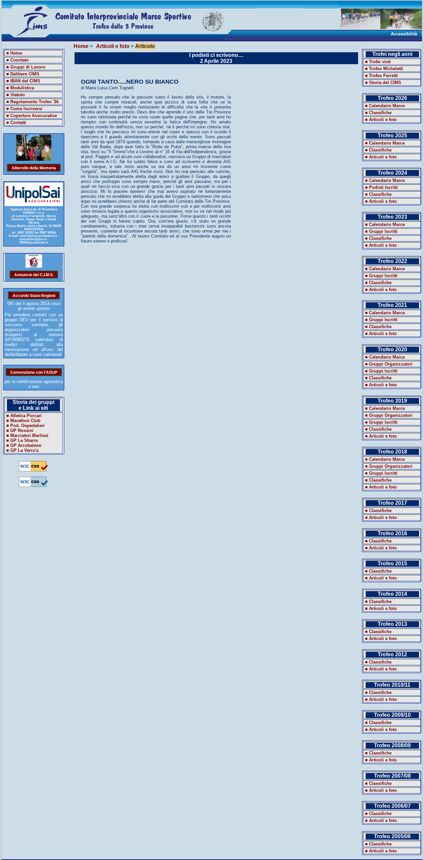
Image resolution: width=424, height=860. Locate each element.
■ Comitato (17, 60)
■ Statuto (15, 94)
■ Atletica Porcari (24, 415)
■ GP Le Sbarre (22, 440)
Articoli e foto (113, 46)
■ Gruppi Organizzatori (388, 364)
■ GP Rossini (19, 430)
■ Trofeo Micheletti (384, 68)
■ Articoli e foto (381, 119)
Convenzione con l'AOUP (33, 372)
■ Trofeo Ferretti (381, 75)
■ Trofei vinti (378, 61)
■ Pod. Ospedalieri (25, 425)
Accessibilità (404, 33)
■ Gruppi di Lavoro (25, 66)
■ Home (14, 53)
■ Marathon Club (23, 420)
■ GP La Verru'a (22, 450)
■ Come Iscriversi (24, 108)
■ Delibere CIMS (22, 73)
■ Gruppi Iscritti (381, 231)
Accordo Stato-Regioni (34, 295)
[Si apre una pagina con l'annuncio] (34, 266)
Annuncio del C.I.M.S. (34, 274)
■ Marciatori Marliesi (27, 435)
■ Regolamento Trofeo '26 (32, 101)
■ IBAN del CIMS (23, 80)
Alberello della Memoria (34, 167)
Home (81, 46)
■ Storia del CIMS (383, 82)
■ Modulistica (20, 87)
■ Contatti (16, 122)
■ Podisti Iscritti (381, 187)
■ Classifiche (378, 112)
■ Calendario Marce (385, 105)
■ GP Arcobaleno (23, 445)
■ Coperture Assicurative (31, 115)
